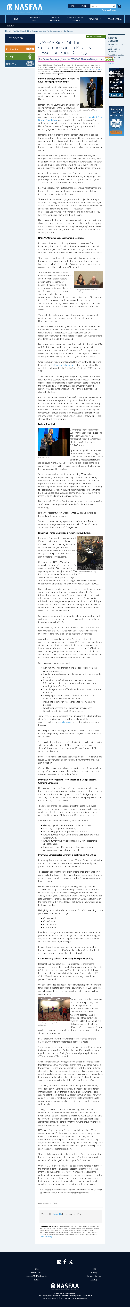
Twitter (99, 69)
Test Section (15, 38)
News (15, 19)
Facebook (91, 69)
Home (7, 31)
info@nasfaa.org (81, 1298)
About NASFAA (114, 19)
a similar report (65, 722)
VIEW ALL (111, 64)
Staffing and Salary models (63, 365)
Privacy (94, 1272)
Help (94, 1269)
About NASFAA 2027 (116, 55)
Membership (95, 19)
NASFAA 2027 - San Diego (115, 45)
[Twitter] (70, 1263)
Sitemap (94, 1279)
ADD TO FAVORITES (95, 37)
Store (36, 1279)
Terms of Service (94, 1276)
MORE (110, 49)
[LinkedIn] (59, 1263)
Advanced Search (109, 10)
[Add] (88, 37)
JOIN (73, 6)
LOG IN (84, 6)
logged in (57, 1214)
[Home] (25, 8)
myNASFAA (36, 1272)
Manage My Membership (36, 1276)
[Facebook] (64, 1263)
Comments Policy (46, 1236)
